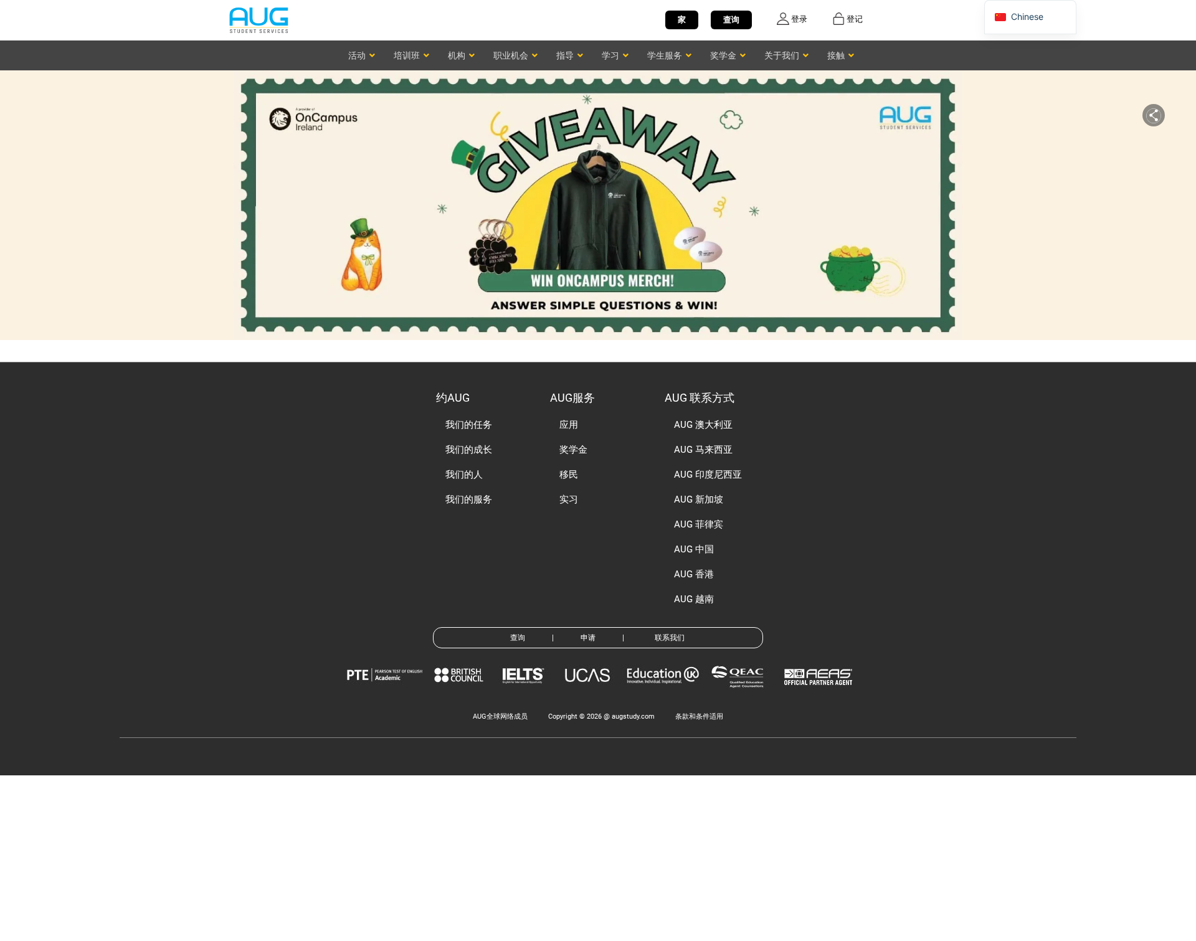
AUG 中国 (694, 549)
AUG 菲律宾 (698, 524)
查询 (731, 19)
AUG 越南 (694, 599)
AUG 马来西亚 (703, 449)
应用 (568, 424)
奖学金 (573, 449)
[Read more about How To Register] (820, 694)
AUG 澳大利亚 (703, 424)
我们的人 (464, 474)
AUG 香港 (694, 574)
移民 (568, 474)
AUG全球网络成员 (500, 716)
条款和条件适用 (699, 716)
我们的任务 (468, 424)
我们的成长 (468, 449)
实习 (568, 499)
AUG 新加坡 (698, 499)
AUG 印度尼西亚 (708, 474)
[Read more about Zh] (258, 19)
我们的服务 (468, 499)
